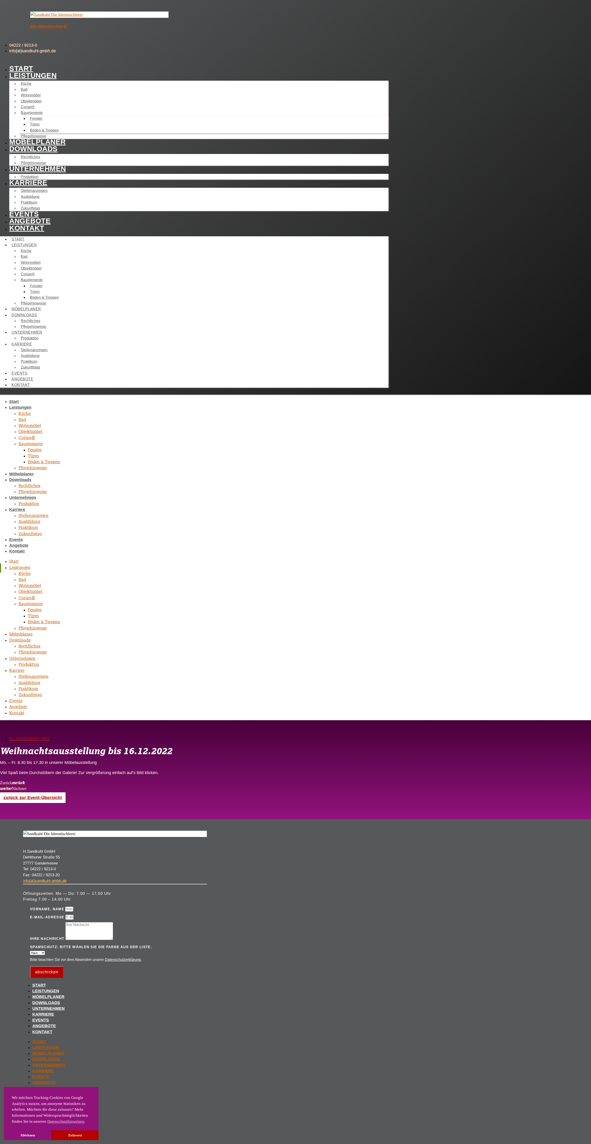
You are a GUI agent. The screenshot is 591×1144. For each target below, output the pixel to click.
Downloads (33, 149)
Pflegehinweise (33, 136)
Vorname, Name (47, 909)
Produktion (30, 177)
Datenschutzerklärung (123, 960)
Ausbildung (30, 197)
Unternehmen (37, 169)
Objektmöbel (31, 101)
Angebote (30, 221)
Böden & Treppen (44, 130)
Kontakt (26, 228)
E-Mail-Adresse (48, 917)
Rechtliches (30, 157)
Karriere (28, 182)
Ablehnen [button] (27, 1135)
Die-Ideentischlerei (48, 26)
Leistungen (33, 75)
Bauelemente (32, 113)
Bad (24, 89)
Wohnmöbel (31, 95)
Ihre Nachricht (48, 939)
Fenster (36, 118)
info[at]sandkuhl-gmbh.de (44, 881)
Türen (35, 124)
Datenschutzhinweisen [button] (65, 1121)
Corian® (28, 107)
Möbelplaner (37, 142)
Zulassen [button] (75, 1135)
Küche (26, 84)
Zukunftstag (30, 208)
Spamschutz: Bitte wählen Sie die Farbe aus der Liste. (91, 947)
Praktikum (29, 202)
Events (24, 214)
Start (21, 69)
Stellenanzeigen (34, 191)
